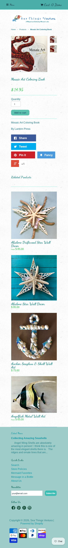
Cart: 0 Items (53, 5)
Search (15, 465)
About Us (16, 481)
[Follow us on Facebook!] (13, 508)
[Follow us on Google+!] (24, 508)
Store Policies (19, 469)
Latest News (17, 433)
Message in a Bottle (22, 477)
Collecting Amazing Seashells (29, 438)
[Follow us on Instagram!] (29, 508)
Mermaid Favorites (21, 473)
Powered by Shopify (31, 523)
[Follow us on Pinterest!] (19, 508)
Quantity (15, 99)
